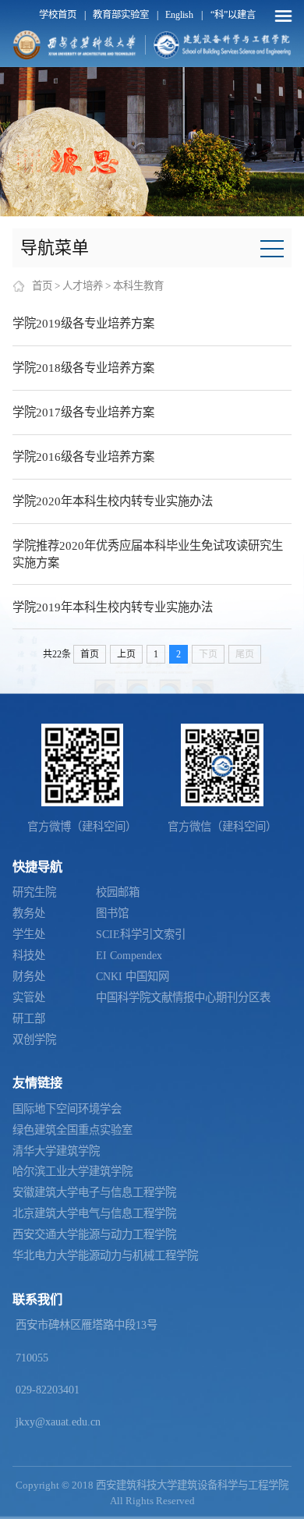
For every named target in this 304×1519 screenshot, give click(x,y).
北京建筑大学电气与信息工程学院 (94, 1213)
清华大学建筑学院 (56, 1151)
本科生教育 (138, 286)
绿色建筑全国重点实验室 (72, 1130)
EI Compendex (129, 955)
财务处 (28, 976)
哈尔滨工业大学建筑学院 (72, 1171)
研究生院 (34, 892)
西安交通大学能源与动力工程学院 (94, 1234)
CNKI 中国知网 (132, 976)
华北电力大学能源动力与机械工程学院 (105, 1255)
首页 (42, 286)
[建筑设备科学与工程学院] (223, 44)
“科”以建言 (233, 14)
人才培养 (82, 286)
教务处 (28, 913)
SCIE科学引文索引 (141, 934)
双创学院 (34, 1039)
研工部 (28, 1018)
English (179, 14)
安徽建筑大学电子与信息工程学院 (94, 1192)
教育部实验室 (121, 14)
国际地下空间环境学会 (67, 1109)
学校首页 (57, 14)
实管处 (28, 997)
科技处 (28, 955)
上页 (126, 654)
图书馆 (112, 913)
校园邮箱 (118, 892)
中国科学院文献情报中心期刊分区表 (183, 997)
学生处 (28, 934)
